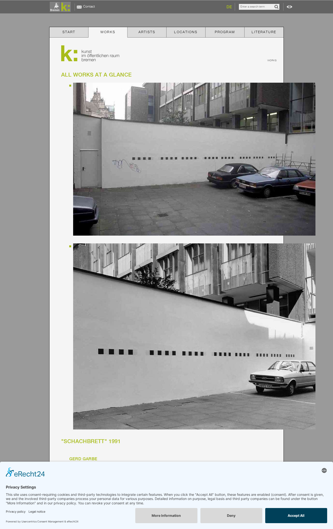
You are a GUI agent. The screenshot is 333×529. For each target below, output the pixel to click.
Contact (89, 6)
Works (107, 32)
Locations (185, 32)
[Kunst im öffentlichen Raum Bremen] (61, 7)
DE (229, 7)
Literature (264, 32)
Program (225, 32)
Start (69, 32)
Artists (147, 32)
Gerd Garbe (83, 458)
